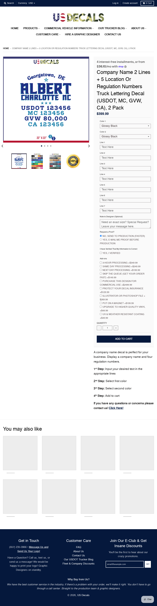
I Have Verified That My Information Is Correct (118, 249)
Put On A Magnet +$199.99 (118, 303)
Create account (130, 3)
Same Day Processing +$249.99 (121, 266)
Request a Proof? (107, 232)
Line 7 (102, 206)
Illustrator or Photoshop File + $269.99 (122, 298)
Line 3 (102, 164)
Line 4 (102, 174)
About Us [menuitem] (137, 28)
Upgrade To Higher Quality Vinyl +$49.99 (122, 309)
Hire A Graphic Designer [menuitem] (82, 34)
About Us (78, 551)
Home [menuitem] (15, 28)
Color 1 (103, 121)
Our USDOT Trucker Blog (78, 559)
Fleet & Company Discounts (79, 563)
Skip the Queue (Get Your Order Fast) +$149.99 (122, 276)
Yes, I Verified (111, 253)
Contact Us (78, 555)
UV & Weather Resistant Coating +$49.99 (122, 316)
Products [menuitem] (30, 28)
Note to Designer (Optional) (111, 217)
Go (147, 564)
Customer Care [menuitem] (47, 34)
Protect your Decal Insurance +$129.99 (121, 290)
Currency (22, 3)
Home (6, 49)
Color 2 (103, 132)
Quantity (102, 323)
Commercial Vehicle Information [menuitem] (68, 28)
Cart (149, 3)
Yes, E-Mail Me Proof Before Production (119, 242)
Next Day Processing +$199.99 (121, 270)
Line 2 (102, 153)
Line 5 (102, 185)
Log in (116, 3)
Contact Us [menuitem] (113, 34)
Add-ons (103, 259)
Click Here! (116, 408)
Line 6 (102, 196)
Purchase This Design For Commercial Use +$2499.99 (118, 283)
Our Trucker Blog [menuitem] (111, 28)
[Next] (88, 146)
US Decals (83, 595)
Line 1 (102, 142)
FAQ (78, 547)
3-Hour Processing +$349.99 (120, 263)
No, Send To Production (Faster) (124, 236)
